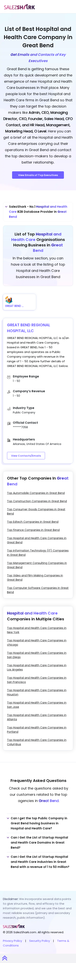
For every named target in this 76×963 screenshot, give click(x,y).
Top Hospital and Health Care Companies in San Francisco (36, 680)
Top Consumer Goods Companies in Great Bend (36, 511)
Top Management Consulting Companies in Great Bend (37, 565)
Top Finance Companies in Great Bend (33, 530)
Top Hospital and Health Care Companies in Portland (36, 730)
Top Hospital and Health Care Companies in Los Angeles (36, 667)
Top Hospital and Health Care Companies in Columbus (36, 742)
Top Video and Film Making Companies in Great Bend (35, 577)
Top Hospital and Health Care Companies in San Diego (36, 655)
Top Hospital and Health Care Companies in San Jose (36, 705)
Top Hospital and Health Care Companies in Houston (36, 692)
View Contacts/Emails (26, 456)
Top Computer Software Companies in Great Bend (38, 590)
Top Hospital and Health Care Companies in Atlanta (36, 717)
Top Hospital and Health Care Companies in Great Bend (36, 540)
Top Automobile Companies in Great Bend (36, 493)
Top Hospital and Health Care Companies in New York (36, 630)
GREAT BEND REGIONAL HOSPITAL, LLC (28, 328)
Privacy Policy (12, 941)
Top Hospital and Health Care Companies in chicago (36, 642)
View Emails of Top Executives (38, 175)
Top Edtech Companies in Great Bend (32, 522)
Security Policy (39, 941)
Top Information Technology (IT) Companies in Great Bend (38, 553)
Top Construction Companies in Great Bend (37, 501)
